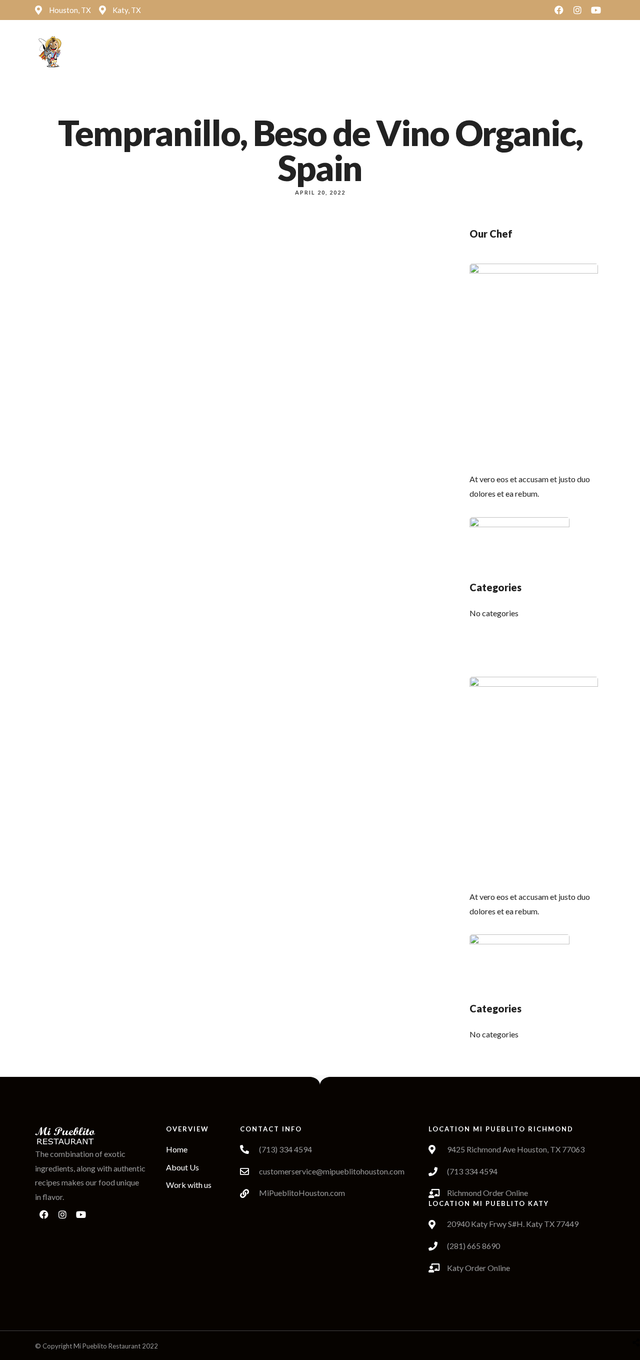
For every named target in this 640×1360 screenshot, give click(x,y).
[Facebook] (559, 10)
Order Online (278, 52)
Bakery (380, 52)
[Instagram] (577, 10)
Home (200, 52)
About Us (233, 52)
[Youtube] (596, 10)
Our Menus (334, 52)
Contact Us (476, 52)
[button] (540, 53)
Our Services (420, 52)
